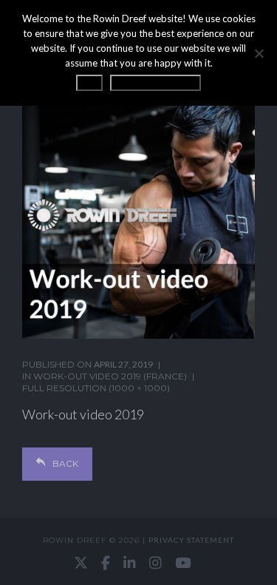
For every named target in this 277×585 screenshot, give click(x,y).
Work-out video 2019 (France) (110, 376)
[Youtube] (183, 563)
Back (65, 463)
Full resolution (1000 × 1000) (96, 387)
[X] (81, 563)
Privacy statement (191, 539)
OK (89, 83)
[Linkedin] (129, 563)
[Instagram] (155, 563)
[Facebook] (105, 563)
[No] (258, 53)
